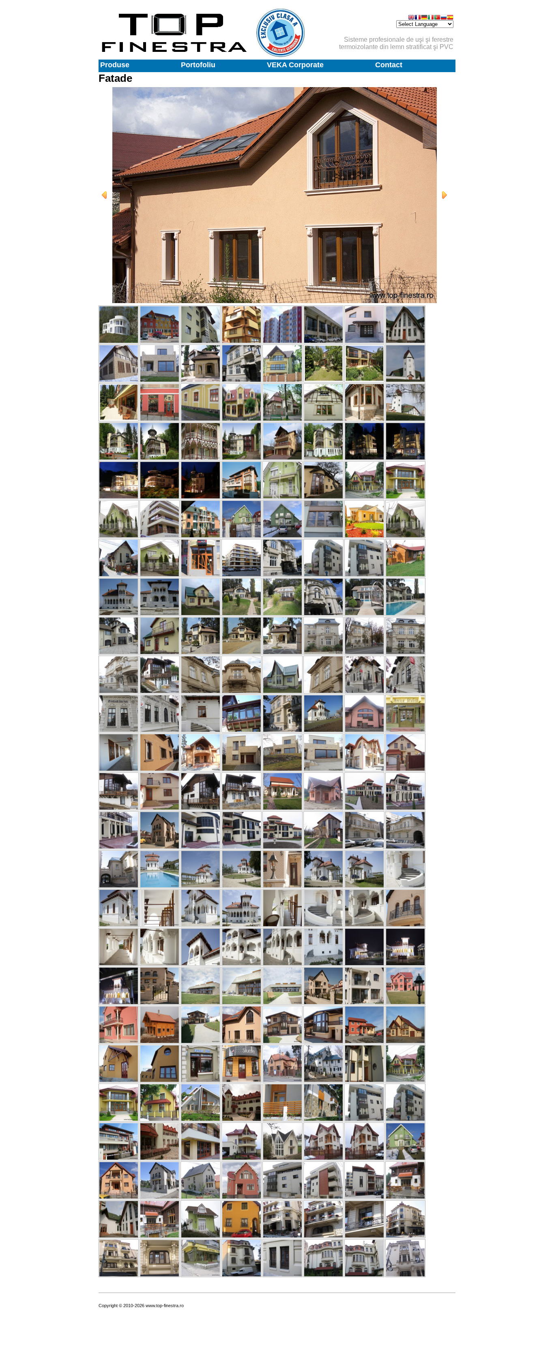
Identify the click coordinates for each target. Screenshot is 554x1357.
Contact (388, 65)
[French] (417, 18)
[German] (424, 18)
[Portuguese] (437, 18)
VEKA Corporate (295, 65)
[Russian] (443, 18)
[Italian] (430, 18)
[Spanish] (450, 18)
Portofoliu (198, 65)
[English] (411, 18)
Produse (114, 65)
